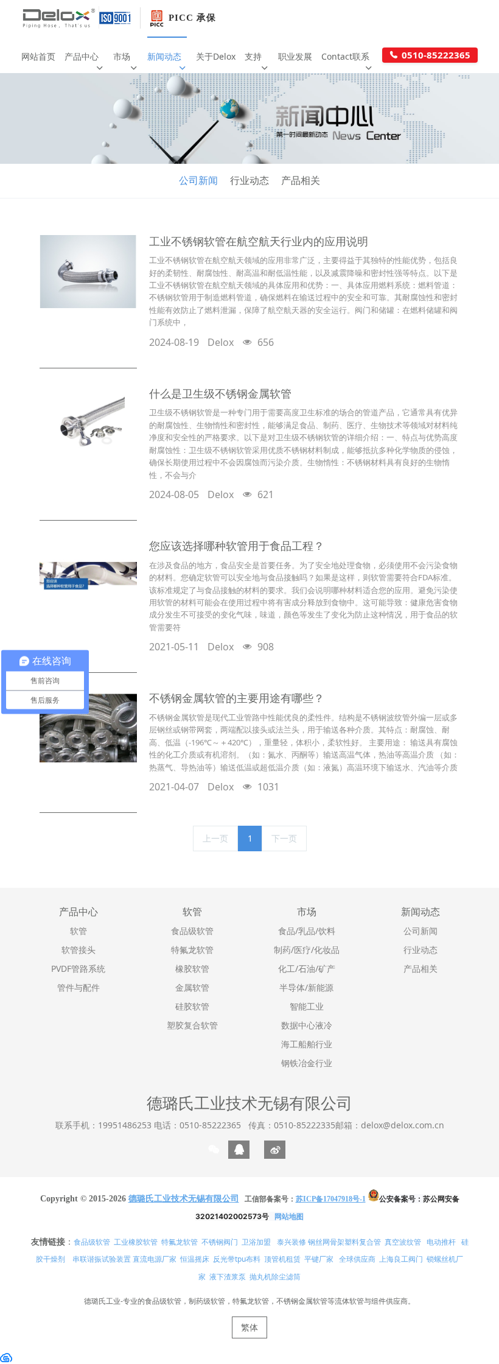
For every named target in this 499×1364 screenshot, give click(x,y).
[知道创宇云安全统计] (6, 1357)
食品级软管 (92, 1242)
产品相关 (300, 180)
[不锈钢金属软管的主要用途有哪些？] (88, 728)
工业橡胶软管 (136, 1242)
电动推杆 (441, 1242)
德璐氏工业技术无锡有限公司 (249, 1103)
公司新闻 (198, 180)
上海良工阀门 (401, 1259)
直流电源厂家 (154, 1259)
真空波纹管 (403, 1242)
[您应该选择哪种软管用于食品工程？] (88, 576)
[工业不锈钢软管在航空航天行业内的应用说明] (88, 271)
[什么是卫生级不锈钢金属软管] (88, 423)
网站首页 (38, 56)
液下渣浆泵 (227, 1276)
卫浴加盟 (256, 1242)
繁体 (249, 1327)
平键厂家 (318, 1259)
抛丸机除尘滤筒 (275, 1276)
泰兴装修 (291, 1242)
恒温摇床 (194, 1259)
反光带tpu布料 (236, 1259)
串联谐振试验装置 (101, 1259)
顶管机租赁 (282, 1259)
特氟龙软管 (179, 1242)
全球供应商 (357, 1259)
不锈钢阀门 (219, 1242)
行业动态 (249, 180)
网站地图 (289, 1216)
